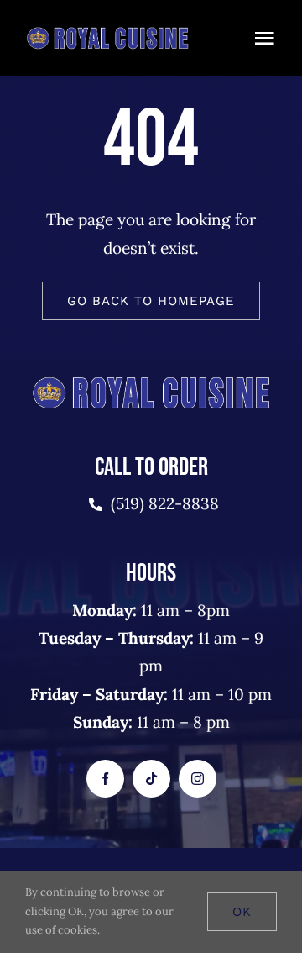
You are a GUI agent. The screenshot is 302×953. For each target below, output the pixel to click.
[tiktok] (151, 779)
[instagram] (197, 779)
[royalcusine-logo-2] (107, 33)
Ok (242, 911)
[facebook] (105, 779)
